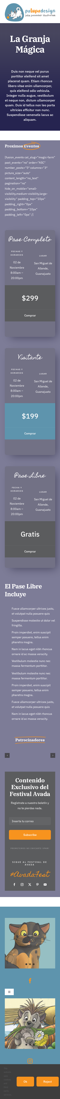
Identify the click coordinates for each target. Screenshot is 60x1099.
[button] (7, 755)
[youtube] (45, 884)
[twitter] (30, 884)
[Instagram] (30, 1061)
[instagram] (22, 884)
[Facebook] (30, 980)
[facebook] (14, 884)
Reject (47, 1081)
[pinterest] (37, 884)
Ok (25, 1081)
